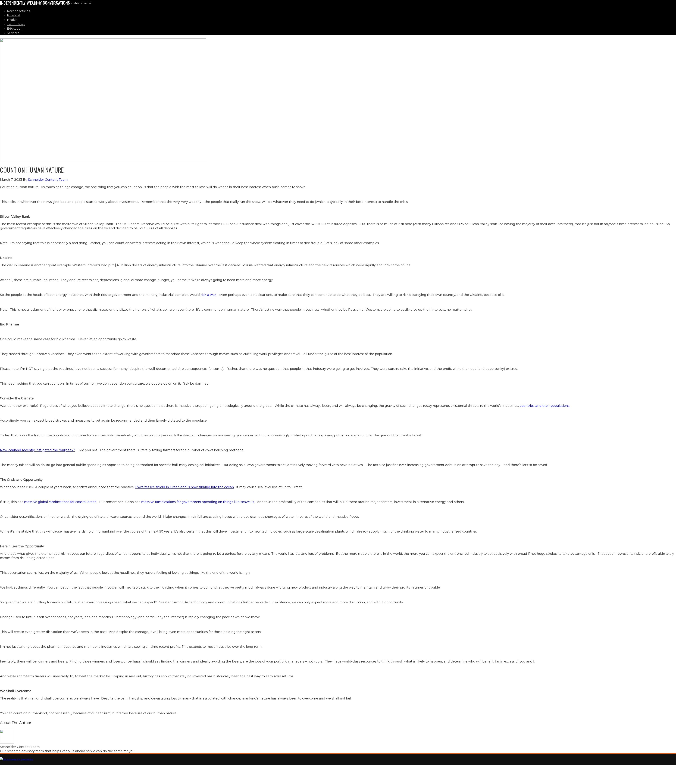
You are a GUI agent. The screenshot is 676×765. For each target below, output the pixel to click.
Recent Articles (18, 11)
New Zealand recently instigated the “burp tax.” (37, 450)
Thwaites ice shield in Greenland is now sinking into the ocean (184, 487)
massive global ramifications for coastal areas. (60, 502)
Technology (16, 24)
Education (15, 28)
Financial (13, 15)
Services (13, 33)
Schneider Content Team (48, 180)
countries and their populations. (545, 406)
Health (12, 19)
